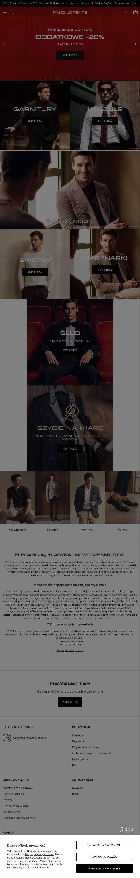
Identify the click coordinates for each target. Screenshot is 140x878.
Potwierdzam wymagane (104, 845)
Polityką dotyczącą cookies (39, 854)
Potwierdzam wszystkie (104, 868)
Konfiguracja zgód (105, 856)
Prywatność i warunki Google (33, 867)
